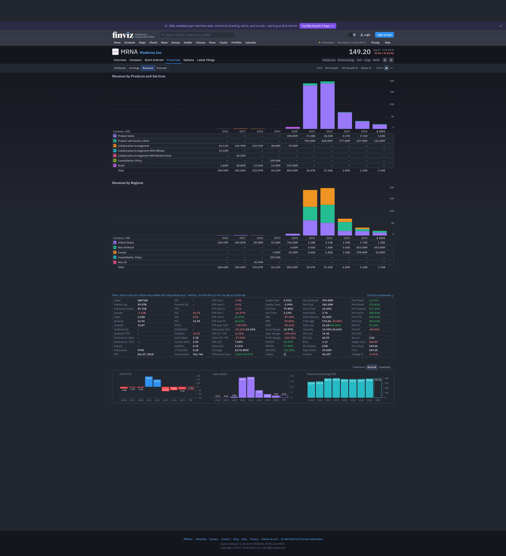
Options (188, 60)
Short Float (309, 308)
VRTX (164, 295)
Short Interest (154, 60)
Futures (200, 42)
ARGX (150, 295)
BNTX (123, 295)
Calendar (250, 42)
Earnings (217, 350)
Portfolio (236, 42)
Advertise (200, 539)
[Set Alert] (385, 60)
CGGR (238, 295)
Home (117, 42)
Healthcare (329, 60)
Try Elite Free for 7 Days (315, 25)
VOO (219, 295)
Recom (356, 337)
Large (367, 60)
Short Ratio (309, 312)
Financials (173, 60)
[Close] (501, 26)
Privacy (254, 539)
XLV (232, 295)
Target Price (358, 341)
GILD (183, 295)
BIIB (169, 295)
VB (223, 295)
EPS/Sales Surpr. (222, 354)
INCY (136, 295)
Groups (175, 42)
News (164, 42)
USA (359, 60)
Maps (142, 42)
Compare (135, 60)
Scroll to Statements (379, 295)
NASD (376, 60)
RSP (209, 295)
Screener (130, 42)
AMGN (176, 295)
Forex (212, 42)
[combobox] (197, 35)
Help (387, 42)
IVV (200, 295)
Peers (115, 295)
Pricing (375, 42)
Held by (192, 295)
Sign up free (385, 34)
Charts (153, 42)
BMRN (156, 295)
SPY (205, 295)
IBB (228, 295)
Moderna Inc (151, 52)
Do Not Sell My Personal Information (302, 539)
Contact (225, 539)
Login (367, 34)
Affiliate (188, 539)
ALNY (130, 295)
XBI (244, 295)
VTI (214, 295)
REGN (143, 295)
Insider (188, 42)
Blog (236, 539)
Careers (213, 539)
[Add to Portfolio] (391, 60)
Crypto (224, 42)
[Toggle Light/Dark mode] (352, 35)
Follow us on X (269, 539)
